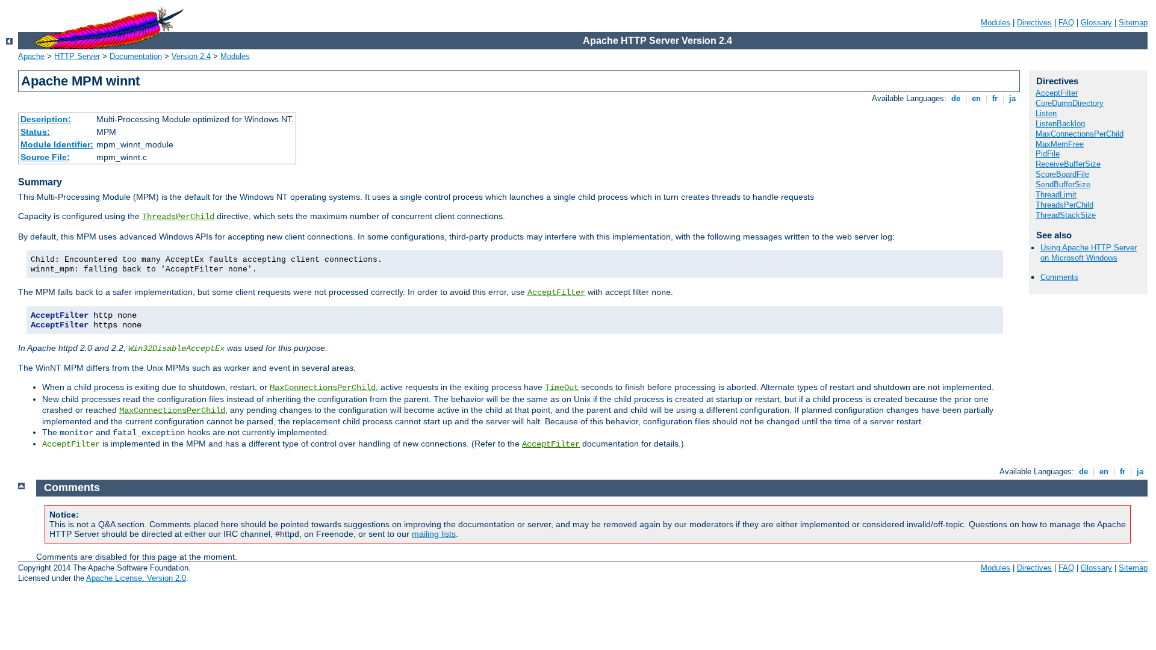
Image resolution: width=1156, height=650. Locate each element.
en (976, 98)
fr (995, 98)
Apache (31, 56)
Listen (1046, 113)
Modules (995, 22)
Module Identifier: (56, 144)
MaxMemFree (1060, 144)
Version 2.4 (191, 56)
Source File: (45, 157)
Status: (35, 132)
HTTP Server (77, 56)
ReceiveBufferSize (1068, 164)
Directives (1034, 22)
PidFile (1048, 153)
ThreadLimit (1056, 194)
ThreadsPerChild (178, 216)
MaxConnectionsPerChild (323, 387)
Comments (1059, 277)
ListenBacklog (1060, 123)
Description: (45, 119)
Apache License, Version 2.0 (136, 578)
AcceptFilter (556, 292)
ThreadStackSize (1066, 215)
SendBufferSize (1063, 184)
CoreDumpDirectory (1070, 103)
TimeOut (562, 387)
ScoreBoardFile (1062, 174)
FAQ (1066, 22)
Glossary (1096, 22)
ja (1012, 98)
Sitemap (1133, 22)
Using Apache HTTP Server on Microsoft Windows (1088, 252)
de (956, 98)
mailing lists (434, 534)
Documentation (136, 56)
